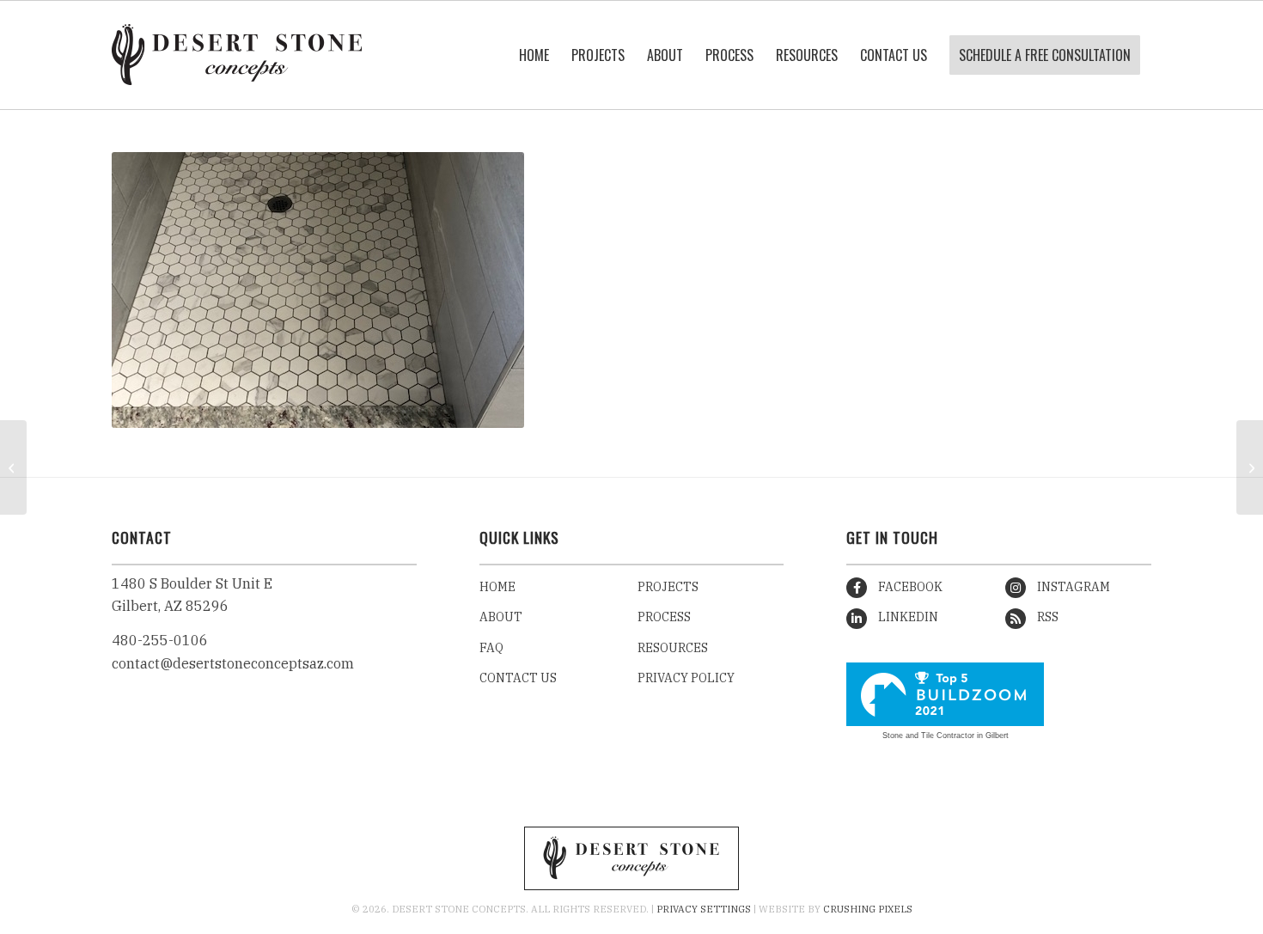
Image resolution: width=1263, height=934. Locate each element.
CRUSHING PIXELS (867, 909)
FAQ (491, 648)
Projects (668, 587)
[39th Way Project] (13, 467)
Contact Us (518, 678)
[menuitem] (534, 55)
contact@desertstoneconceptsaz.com (233, 663)
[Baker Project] (1249, 467)
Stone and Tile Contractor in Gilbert (945, 735)
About (500, 617)
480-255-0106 (160, 640)
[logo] (237, 55)
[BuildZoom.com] (945, 695)
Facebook (909, 587)
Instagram (1072, 587)
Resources (673, 648)
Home (497, 587)
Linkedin (907, 617)
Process (664, 617)
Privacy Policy (686, 678)
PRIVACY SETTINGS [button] (703, 909)
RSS (1046, 617)
